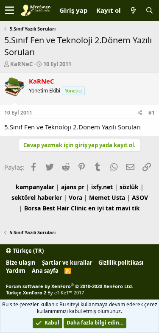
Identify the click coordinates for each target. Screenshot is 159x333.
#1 (151, 112)
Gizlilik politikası (120, 262)
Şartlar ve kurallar (67, 262)
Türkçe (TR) (27, 251)
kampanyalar (35, 187)
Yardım (15, 270)
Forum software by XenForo (69, 286)
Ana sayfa (45, 270)
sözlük (129, 187)
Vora (75, 197)
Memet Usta (107, 197)
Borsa (32, 208)
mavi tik (128, 208)
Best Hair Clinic (64, 208)
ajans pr (72, 187)
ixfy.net (102, 187)
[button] (9, 10)
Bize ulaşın (21, 262)
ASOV (140, 197)
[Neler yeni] (133, 10)
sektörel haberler (36, 197)
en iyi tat (101, 208)
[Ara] (149, 10)
